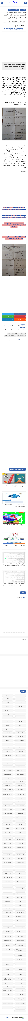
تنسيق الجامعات (20, 885)
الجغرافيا (20, 785)
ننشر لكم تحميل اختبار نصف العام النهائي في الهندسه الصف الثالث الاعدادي (13, 29)
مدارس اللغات (20, 931)
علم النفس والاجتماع (20, 905)
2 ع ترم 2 (20, 717)
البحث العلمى (20, 766)
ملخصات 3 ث (20, 990)
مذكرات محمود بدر (20, 963)
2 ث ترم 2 (20, 710)
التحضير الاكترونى (20, 770)
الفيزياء (7, 828)
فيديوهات (8, 909)
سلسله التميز (20, 897)
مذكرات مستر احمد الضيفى (20, 969)
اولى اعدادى (7, 870)
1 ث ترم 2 (7, 698)
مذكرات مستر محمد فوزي (7, 974)
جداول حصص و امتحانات (20, 889)
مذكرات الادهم (8, 936)
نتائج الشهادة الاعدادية (20, 1003)
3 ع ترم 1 (20, 725)
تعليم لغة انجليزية (20, 881)
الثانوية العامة (8, 778)
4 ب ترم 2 (20, 729)
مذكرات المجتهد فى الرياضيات (7, 945)
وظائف (20, 1010)
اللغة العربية (20, 843)
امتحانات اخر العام (20, 858)
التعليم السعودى (7, 774)
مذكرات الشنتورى (7, 940)
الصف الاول (20, 802)
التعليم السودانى (20, 778)
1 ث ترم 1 (20, 698)
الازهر (8, 763)
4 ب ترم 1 (8, 725)
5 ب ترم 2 (8, 729)
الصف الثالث (7, 805)
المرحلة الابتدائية (20, 851)
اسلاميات (8, 759)
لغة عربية (7, 927)
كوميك (7, 924)
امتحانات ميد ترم (7, 862)
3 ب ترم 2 (20, 721)
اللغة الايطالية (8, 839)
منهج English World (7, 990)
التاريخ (7, 766)
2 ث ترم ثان (20, 714)
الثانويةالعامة (20, 781)
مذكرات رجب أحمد (7, 949)
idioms (20, 748)
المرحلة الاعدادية (20, 335)
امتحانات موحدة (20, 862)
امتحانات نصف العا (20, 866)
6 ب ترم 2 (8, 732)
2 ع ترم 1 (7, 714)
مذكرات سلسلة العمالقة (20, 955)
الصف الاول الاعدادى (7, 802)
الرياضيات (23, 9)
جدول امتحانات (7, 888)
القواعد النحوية (7, 832)
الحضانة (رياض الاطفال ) (8, 790)
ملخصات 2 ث (7, 987)
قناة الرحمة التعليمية (20, 916)
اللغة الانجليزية (20, 839)
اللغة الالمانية (8, 836)
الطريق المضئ (14, 2)
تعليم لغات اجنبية (8, 877)
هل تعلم (20, 1007)
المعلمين (8, 854)
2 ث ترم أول (7, 710)
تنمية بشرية (7, 885)
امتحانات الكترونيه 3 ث (7, 858)
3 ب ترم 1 (7, 717)
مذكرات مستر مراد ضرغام (20, 979)
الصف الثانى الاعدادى (7, 813)
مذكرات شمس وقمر (7, 954)
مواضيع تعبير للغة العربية (20, 999)
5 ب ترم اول (20, 732)
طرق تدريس (7, 901)
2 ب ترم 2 (20, 706)
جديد (8, 893)
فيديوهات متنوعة (20, 912)
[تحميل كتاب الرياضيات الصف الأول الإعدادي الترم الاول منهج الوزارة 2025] (14, 498)
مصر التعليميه (20, 983)
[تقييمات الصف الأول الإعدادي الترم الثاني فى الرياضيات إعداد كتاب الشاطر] (14, 478)
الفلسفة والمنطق (20, 828)
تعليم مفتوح (7, 881)
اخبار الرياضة (7, 751)
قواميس (7, 916)
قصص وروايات (7, 912)
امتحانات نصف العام (9, 335)
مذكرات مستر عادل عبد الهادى (20, 974)
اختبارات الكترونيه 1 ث (7, 755)
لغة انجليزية (20, 927)
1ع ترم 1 (20, 702)
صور (20, 901)
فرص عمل (7, 905)
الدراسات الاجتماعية (7, 794)
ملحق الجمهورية (7, 983)
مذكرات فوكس (20, 959)
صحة (7, 897)
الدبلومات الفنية (20, 794)
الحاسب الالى (20, 789)
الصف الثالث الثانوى (7, 809)
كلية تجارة (8, 920)
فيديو (20, 909)
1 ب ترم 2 (7, 695)
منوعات (7, 994)
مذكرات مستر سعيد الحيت (7, 969)
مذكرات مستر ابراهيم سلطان (7, 964)
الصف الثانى (20, 813)
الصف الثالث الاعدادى (13, 9)
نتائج (8, 998)
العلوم (20, 824)
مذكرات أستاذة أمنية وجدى (7, 932)
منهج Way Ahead (20, 994)
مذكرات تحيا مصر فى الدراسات (20, 950)
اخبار (8, 748)
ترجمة (20, 877)
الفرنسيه (8, 824)
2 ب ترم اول (7, 706)
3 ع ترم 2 (7, 721)
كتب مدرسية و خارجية (20, 920)
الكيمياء (20, 836)
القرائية (20, 832)
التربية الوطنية (20, 774)
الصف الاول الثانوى (20, 805)
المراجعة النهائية (7, 847)
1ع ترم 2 (7, 702)
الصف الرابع (20, 820)
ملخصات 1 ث (20, 987)
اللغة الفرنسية (7, 843)
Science (20, 744)
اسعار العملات (20, 759)
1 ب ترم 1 (20, 695)
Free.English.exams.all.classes (20, 740)
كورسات (20, 924)
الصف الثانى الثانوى (20, 817)
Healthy (7, 740)
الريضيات (8, 798)
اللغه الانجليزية (20, 847)
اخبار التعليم (20, 751)
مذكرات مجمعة (7, 959)
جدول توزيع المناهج (20, 893)
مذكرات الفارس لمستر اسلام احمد (20, 945)
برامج (20, 873)
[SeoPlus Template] (23, 1018)
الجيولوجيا (7, 785)
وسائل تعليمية (7, 1007)
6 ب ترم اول (20, 736)
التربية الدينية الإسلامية (8, 770)
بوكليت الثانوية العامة (7, 873)
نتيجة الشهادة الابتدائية (7, 1003)
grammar (8, 744)
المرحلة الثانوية (20, 854)
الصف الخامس (7, 817)
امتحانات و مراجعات (20, 870)
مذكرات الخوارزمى (20, 940)
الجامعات (8, 781)
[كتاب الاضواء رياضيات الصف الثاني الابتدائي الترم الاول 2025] (14, 518)
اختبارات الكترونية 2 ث (20, 755)
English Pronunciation (7, 736)
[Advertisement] (14, 47)
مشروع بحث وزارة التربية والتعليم (8, 979)
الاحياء (20, 763)
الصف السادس (7, 820)
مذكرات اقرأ (20, 936)
